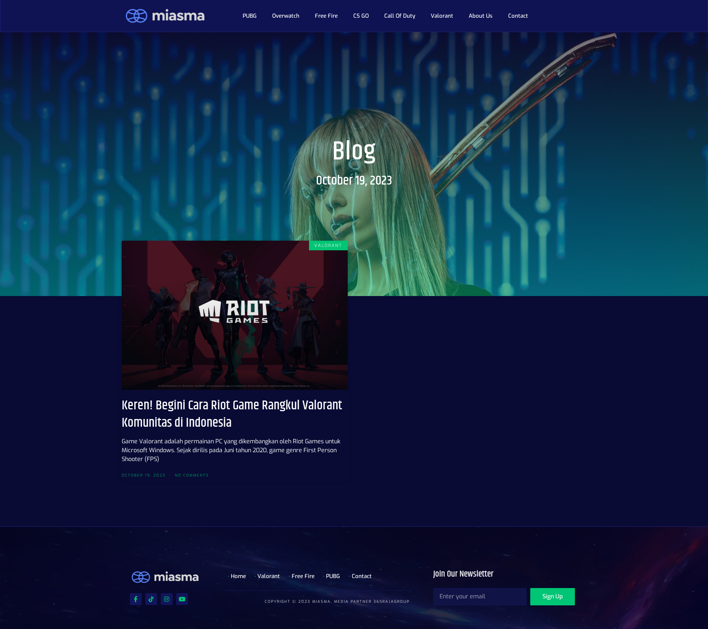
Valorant (442, 16)
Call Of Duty (399, 16)
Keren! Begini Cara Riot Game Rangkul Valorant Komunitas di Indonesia (232, 414)
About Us (481, 16)
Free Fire (326, 16)
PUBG (250, 16)
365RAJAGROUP (392, 601)
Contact (518, 16)
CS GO (361, 16)
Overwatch (285, 16)
